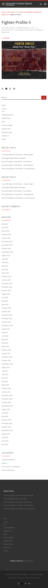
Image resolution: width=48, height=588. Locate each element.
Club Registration (7, 115)
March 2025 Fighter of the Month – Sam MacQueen (18, 169)
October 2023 (6, 290)
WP (16, 578)
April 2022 (5, 343)
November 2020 (7, 399)
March (13, 12)
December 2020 (7, 395)
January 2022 (6, 353)
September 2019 (7, 430)
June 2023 (5, 297)
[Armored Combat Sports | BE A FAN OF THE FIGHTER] (3, 3)
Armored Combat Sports (19, 574)
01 (17, 12)
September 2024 (7, 252)
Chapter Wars (6, 129)
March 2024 (5, 273)
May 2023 (5, 301)
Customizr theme (35, 578)
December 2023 (7, 283)
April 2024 (5, 269)
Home (4, 12)
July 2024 (5, 259)
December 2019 (7, 423)
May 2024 (5, 266)
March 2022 (5, 346)
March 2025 (5, 231)
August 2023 (6, 294)
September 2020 (7, 406)
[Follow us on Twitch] (10, 88)
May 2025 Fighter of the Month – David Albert (16, 162)
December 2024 (7, 241)
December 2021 (7, 357)
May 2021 (5, 378)
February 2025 (6, 234)
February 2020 (6, 420)
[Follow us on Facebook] (6, 88)
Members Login (7, 132)
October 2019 (6, 427)
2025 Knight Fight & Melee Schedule (13, 158)
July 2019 (5, 437)
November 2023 (7, 287)
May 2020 (5, 416)
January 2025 (6, 238)
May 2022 (5, 339)
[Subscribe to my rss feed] (2, 88)
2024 (8, 12)
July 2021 (5, 371)
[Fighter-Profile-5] (24, 60)
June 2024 (5, 262)
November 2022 (7, 318)
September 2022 (7, 325)
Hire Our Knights (7, 125)
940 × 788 (13, 30)
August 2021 (6, 367)
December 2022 (7, 315)
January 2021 (6, 392)
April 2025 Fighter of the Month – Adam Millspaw (17, 165)
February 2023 (6, 308)
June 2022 (5, 336)
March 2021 (5, 385)
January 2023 (6, 311)
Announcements (8, 460)
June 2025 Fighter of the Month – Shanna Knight (17, 155)
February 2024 (6, 276)
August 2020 (6, 409)
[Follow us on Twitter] (14, 88)
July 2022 (5, 332)
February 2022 (6, 350)
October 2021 (6, 360)
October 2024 (6, 248)
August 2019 (6, 434)
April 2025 (5, 227)
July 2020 (5, 413)
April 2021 (5, 381)
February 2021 (6, 388)
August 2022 (6, 329)
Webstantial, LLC (28, 561)
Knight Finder (6, 118)
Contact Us (5, 136)
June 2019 (5, 441)
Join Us (4, 109)
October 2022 (6, 322)
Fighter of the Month (11, 467)
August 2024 (6, 255)
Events (4, 139)
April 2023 (5, 304)
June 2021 (5, 374)
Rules (3, 122)
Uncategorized (8, 470)
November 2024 (7, 245)
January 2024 (6, 280)
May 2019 (5, 444)
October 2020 (6, 402)
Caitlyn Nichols (9, 28)
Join (3, 111)
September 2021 (7, 364)
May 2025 (5, 224)
